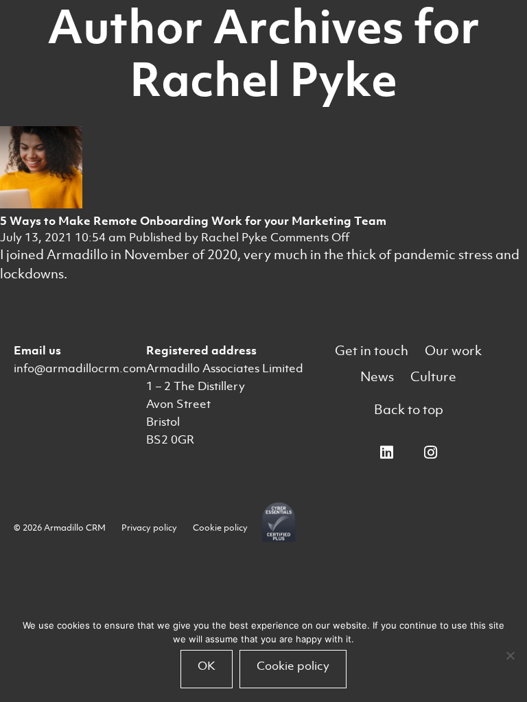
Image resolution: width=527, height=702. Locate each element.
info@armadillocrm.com (80, 368)
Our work (453, 350)
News (377, 376)
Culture (433, 376)
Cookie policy (220, 527)
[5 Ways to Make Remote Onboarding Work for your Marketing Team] (41, 204)
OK (206, 665)
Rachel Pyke (234, 237)
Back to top (408, 409)
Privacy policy (149, 527)
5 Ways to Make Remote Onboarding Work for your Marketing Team (193, 220)
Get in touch (371, 350)
